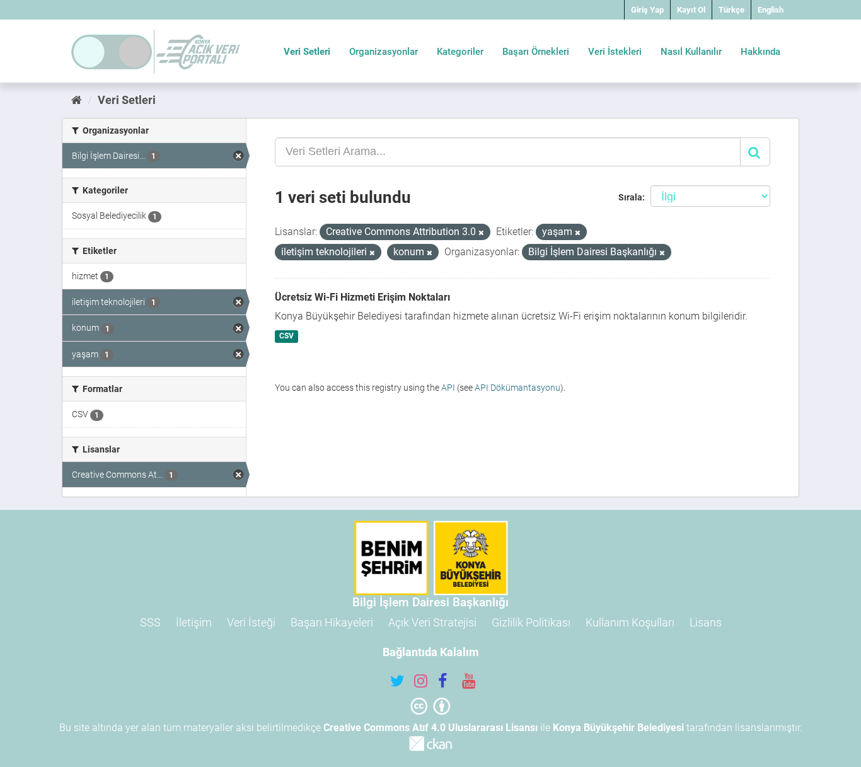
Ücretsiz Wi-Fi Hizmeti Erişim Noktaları (362, 297)
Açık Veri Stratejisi (432, 622)
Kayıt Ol (691, 9)
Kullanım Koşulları (630, 622)
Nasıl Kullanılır (691, 51)
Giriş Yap (647, 9)
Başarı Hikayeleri (332, 622)
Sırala (630, 197)
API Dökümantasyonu (517, 388)
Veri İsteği (251, 622)
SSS (150, 622)
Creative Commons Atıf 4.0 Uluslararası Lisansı (430, 728)
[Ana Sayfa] (76, 100)
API (448, 388)
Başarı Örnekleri (535, 51)
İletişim (194, 622)
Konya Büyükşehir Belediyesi (618, 728)
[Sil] (481, 233)
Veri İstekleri (615, 51)
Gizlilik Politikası (531, 622)
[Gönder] (755, 151)
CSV (286, 336)
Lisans (706, 622)
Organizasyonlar (383, 51)
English (770, 9)
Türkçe (731, 9)
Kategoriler (460, 51)
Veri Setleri (307, 51)
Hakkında (760, 51)
